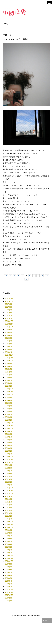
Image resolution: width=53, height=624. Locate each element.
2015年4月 (9, 377)
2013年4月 (9, 445)
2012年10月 (9, 462)
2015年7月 (9, 369)
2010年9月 (9, 530)
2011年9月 (9, 496)
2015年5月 (9, 375)
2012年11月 (9, 459)
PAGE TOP (47, 620)
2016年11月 (9, 324)
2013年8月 (9, 434)
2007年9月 (9, 598)
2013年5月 (9, 442)
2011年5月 (9, 507)
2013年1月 (9, 454)
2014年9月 (9, 397)
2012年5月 (9, 473)
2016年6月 (9, 338)
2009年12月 (9, 555)
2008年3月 (9, 584)
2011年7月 (9, 502)
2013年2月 (9, 451)
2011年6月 (9, 505)
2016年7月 (9, 335)
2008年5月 (9, 578)
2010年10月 (9, 527)
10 (47, 276)
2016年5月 (9, 341)
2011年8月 (9, 499)
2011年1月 (9, 519)
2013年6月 (9, 440)
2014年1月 (9, 420)
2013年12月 (9, 423)
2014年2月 (9, 417)
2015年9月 (9, 363)
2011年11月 (9, 491)
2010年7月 (9, 536)
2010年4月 (9, 544)
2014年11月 (9, 392)
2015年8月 (9, 366)
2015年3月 (9, 380)
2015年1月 (9, 386)
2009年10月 (9, 561)
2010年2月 (9, 550)
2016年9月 (9, 330)
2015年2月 (9, 383)
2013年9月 (9, 431)
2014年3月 (9, 414)
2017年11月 (9, 298)
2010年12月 (9, 522)
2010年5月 (9, 541)
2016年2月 (9, 349)
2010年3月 (9, 547)
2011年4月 (9, 510)
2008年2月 (9, 587)
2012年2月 (9, 482)
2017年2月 (9, 315)
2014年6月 (9, 406)
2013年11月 (9, 426)
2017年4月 (9, 313)
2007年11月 (9, 592)
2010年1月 (9, 553)
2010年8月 (9, 533)
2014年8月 (9, 400)
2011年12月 (9, 488)
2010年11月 (9, 524)
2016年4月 (9, 344)
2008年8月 (9, 570)
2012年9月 (9, 465)
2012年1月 (9, 485)
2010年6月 (9, 539)
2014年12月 (9, 389)
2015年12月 (9, 355)
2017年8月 (9, 307)
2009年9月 (9, 564)
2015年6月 (9, 372)
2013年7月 (9, 437)
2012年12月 (9, 457)
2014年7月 (9, 403)
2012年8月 (9, 468)
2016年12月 (9, 321)
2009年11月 (9, 558)
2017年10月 (9, 301)
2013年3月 (9, 448)
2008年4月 (9, 581)
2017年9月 (9, 304)
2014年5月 (9, 409)
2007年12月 (9, 589)
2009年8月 (9, 567)
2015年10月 (9, 361)
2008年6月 (9, 575)
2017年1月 (9, 318)
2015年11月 (9, 358)
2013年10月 (9, 428)
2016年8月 (9, 332)
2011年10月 (9, 493)
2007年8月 (9, 601)
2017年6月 (9, 310)
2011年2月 (9, 516)
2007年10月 (9, 595)
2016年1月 (9, 352)
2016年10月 (9, 327)
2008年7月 (9, 572)
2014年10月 (9, 394)
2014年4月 (9, 411)
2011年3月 (9, 513)
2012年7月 (9, 471)
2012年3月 (9, 479)
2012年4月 (9, 476)
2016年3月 (9, 346)
